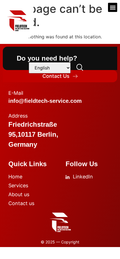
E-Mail (15, 93)
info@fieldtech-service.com (45, 101)
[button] (112, 7)
